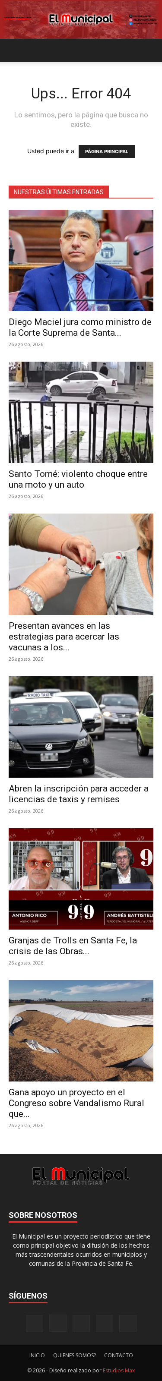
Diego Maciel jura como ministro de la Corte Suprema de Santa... (80, 327)
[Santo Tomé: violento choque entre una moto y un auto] (81, 412)
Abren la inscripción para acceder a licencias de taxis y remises (79, 793)
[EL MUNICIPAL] (81, 20)
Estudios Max (119, 1370)
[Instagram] (58, 1323)
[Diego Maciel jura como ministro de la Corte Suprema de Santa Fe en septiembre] (81, 260)
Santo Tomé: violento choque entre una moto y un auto (78, 479)
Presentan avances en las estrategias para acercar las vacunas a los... (64, 637)
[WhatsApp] (128, 1323)
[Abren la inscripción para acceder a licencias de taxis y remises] (81, 727)
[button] (15, 50)
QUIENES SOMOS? (74, 1355)
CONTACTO (118, 1355)
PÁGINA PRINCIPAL (106, 151)
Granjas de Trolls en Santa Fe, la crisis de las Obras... (73, 945)
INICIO (37, 1355)
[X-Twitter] (104, 1323)
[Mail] (81, 1323)
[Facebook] (34, 1323)
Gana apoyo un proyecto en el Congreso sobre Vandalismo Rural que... (76, 1103)
